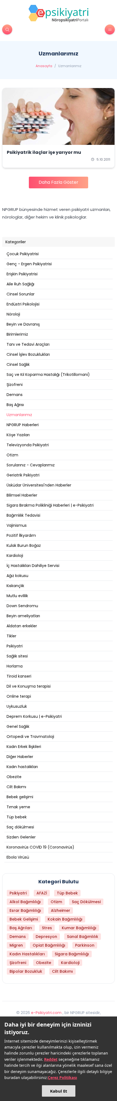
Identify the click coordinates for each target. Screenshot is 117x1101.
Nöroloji (13, 314)
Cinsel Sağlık (18, 364)
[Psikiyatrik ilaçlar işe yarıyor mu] (58, 116)
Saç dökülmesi (20, 827)
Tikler (11, 636)
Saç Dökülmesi (86, 901)
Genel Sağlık (18, 726)
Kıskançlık (15, 585)
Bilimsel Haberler (22, 495)
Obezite (14, 776)
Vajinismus (17, 525)
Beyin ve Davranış (23, 324)
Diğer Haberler (20, 756)
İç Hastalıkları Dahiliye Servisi (33, 565)
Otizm (12, 455)
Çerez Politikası (62, 1077)
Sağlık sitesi (17, 656)
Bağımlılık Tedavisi (23, 515)
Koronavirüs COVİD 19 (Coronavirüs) (40, 847)
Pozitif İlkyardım (21, 535)
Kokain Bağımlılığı (65, 919)
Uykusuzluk (17, 706)
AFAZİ (41, 893)
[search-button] (7, 29)
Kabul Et (58, 1091)
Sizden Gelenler (21, 837)
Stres (47, 928)
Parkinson (84, 945)
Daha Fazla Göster (58, 182)
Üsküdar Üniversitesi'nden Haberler (39, 485)
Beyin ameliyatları (23, 616)
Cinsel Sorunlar (21, 294)
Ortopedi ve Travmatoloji (30, 736)
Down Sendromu (22, 606)
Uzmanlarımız (19, 414)
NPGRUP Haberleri (23, 425)
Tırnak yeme (18, 807)
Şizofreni (15, 384)
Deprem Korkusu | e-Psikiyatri (34, 716)
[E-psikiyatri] (58, 13)
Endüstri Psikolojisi (23, 304)
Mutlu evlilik (17, 595)
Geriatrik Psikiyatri (23, 475)
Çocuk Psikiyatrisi (23, 254)
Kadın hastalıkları (22, 766)
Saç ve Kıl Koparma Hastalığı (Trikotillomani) (48, 374)
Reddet (50, 1059)
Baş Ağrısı (15, 404)
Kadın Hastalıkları (27, 954)
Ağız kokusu (17, 575)
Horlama (15, 666)
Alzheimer (60, 910)
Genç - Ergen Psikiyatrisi (29, 264)
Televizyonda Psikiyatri (28, 445)
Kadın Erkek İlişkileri (24, 746)
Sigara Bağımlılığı (72, 954)
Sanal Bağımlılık (82, 936)
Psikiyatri (15, 646)
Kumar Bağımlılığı (79, 928)
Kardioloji (15, 555)
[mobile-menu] (110, 29)
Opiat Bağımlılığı (49, 945)
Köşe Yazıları (18, 435)
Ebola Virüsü (18, 857)
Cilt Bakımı (16, 787)
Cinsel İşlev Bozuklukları (28, 354)
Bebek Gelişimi (24, 919)
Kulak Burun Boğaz (24, 545)
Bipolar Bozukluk (26, 971)
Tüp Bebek (67, 893)
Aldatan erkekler (22, 626)
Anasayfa (44, 66)
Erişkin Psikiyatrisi (22, 274)
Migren (16, 945)
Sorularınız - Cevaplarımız (31, 465)
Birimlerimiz (17, 334)
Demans (15, 394)
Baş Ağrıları (21, 928)
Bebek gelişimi (20, 797)
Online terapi (19, 696)
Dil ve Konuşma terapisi (29, 686)
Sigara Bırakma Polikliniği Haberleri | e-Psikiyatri (50, 505)
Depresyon (46, 936)
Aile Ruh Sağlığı (20, 284)
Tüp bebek (17, 817)
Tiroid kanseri (19, 676)
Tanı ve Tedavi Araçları (28, 344)
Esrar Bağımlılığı (25, 910)
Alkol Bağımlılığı (25, 901)
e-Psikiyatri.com (46, 1012)
